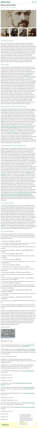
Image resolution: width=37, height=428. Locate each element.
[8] (6, 110)
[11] (24, 152)
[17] (16, 216)
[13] (34, 168)
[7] (11, 109)
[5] (13, 71)
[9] (19, 115)
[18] (4, 217)
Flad (34, 83)
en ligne (2, 362)
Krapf (30, 83)
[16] (33, 213)
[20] (4, 225)
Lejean (2, 186)
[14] (35, 177)
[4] (27, 58)
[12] (27, 158)
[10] (24, 135)
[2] (19, 49)
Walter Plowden (13, 132)
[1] (32, 43)
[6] (8, 83)
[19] (34, 222)
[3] (12, 57)
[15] (13, 205)
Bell (24, 133)
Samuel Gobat (26, 74)
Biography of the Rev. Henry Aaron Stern (26, 349)
